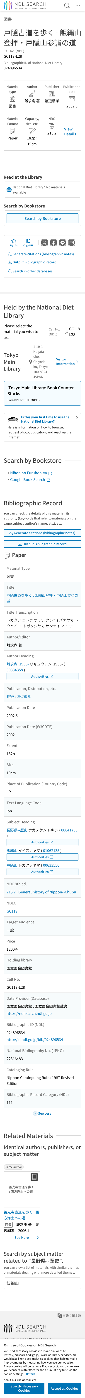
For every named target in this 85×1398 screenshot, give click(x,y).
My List (14, 245)
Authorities (40, 676)
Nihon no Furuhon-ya (29, 472)
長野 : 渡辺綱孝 (19, 696)
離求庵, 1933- (18, 664)
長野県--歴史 (17, 830)
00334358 (15, 669)
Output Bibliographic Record (34, 262)
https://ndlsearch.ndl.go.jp (29, 1013)
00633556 (51, 865)
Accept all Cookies (64, 1388)
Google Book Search (28, 479)
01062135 (51, 850)
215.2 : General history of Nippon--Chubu (41, 892)
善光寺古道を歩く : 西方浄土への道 (21, 1214)
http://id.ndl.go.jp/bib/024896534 (35, 1039)
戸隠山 (12, 865)
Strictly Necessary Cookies (24, 1388)
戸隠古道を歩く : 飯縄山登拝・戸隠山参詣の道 (42, 598)
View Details (70, 131)
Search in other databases (32, 271)
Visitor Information (65, 361)
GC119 (12, 911)
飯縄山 (12, 850)
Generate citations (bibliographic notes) (43, 254)
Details (30, 1374)
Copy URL (28, 245)
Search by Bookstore (42, 218)
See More (22, 1237)
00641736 (69, 830)
